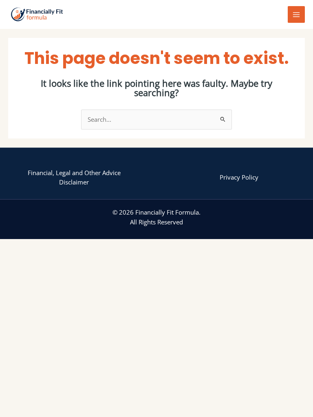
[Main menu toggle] (296, 14)
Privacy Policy (239, 177)
